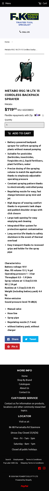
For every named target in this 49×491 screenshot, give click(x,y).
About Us (24, 388)
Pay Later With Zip (10, 463)
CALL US (26, 32)
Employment (18, 459)
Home (7, 42)
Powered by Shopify (24, 480)
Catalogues (24, 384)
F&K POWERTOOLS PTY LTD (26, 476)
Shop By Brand (24, 380)
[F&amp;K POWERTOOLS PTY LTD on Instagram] (44, 468)
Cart (44, 3)
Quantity (8, 120)
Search (8, 459)
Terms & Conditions (34, 459)
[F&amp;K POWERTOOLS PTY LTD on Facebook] (39, 468)
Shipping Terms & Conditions (32, 463)
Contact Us (24, 392)
